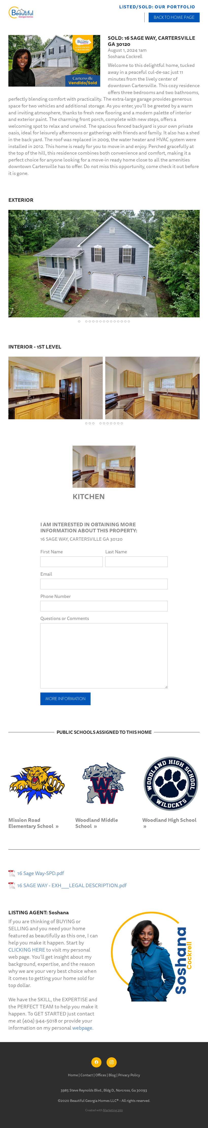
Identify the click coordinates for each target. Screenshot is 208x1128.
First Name (51, 552)
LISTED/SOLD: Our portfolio (157, 7)
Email (46, 574)
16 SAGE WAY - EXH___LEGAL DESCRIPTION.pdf (72, 885)
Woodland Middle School (96, 823)
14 (125, 321)
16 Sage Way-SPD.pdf (40, 873)
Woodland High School (169, 820)
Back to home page (174, 17)
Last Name (116, 552)
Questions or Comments (64, 618)
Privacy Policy (129, 1075)
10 (111, 321)
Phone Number (55, 596)
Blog (112, 1075)
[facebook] (96, 1062)
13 (122, 321)
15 (129, 321)
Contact (86, 1075)
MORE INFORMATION (65, 699)
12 (118, 321)
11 (115, 321)
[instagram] (112, 1062)
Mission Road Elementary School (31, 823)
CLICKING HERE (26, 950)
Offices (101, 1075)
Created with (104, 1110)
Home (73, 1075)
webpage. (83, 1028)
